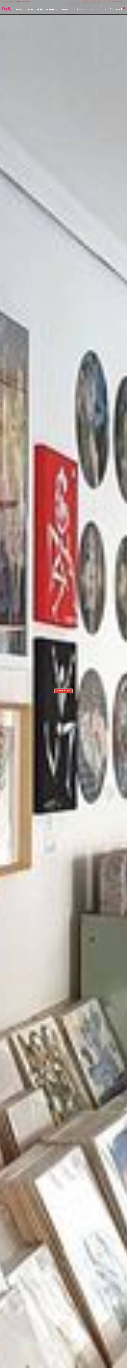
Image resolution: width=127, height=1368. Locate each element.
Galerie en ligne (63, 691)
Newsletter (106, 1)
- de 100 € (64, 9)
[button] (11, 684)
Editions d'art (51, 9)
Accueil (19, 9)
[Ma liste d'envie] (111, 9)
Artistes (29, 9)
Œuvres (40, 9)
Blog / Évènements (78, 9)
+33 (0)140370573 (91, 1)
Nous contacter (116, 1)
